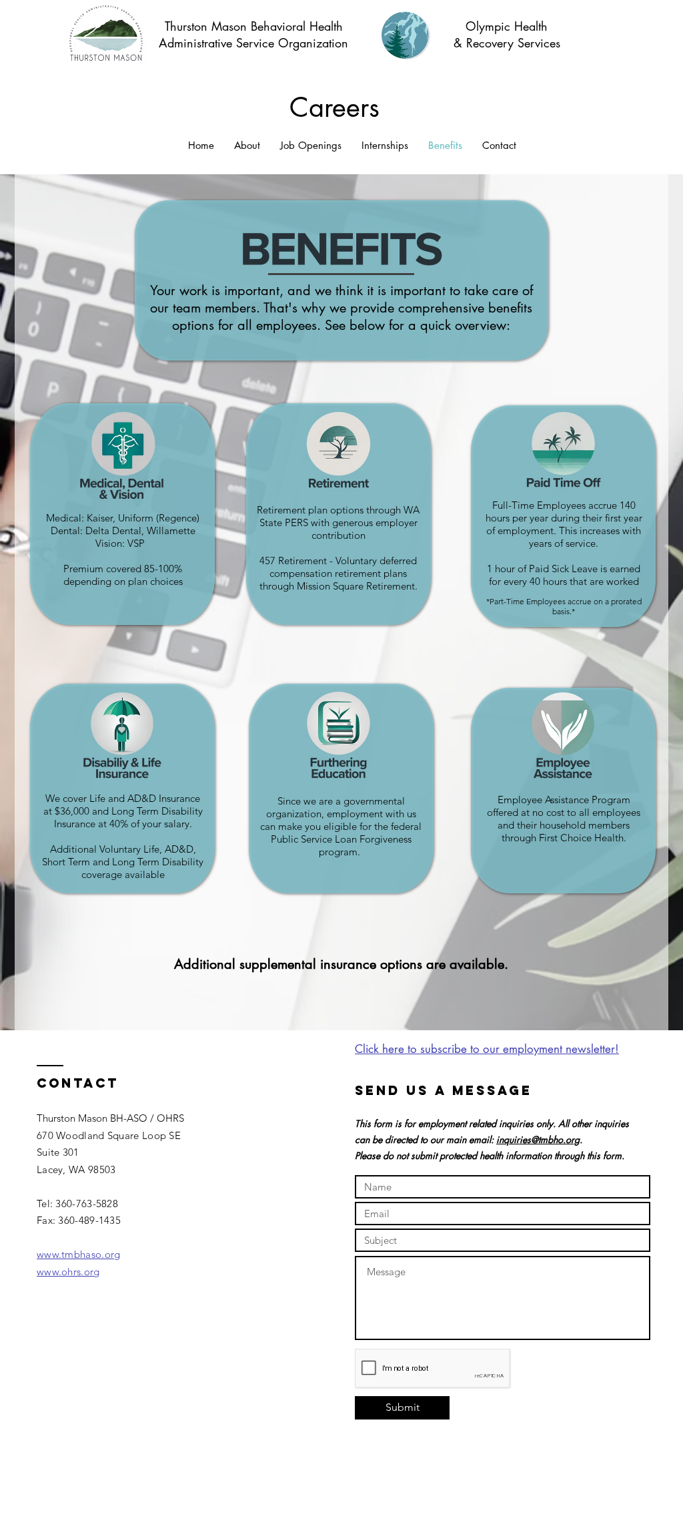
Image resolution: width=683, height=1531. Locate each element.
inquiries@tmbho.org (538, 1139)
